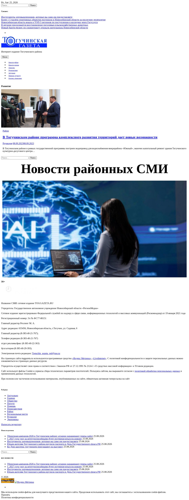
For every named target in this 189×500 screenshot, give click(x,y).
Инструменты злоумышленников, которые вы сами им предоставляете (36, 17)
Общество (12, 68)
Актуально (12, 73)
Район (6, 131)
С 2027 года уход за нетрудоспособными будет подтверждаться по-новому (44, 438)
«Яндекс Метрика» (81, 358)
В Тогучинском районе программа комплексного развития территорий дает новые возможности (80, 137)
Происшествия (13, 70)
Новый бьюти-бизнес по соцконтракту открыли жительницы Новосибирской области (44, 27)
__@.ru (46, 353)
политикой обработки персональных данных (157, 371)
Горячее (11, 398)
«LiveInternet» (99, 358)
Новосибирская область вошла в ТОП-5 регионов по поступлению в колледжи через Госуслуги (49, 22)
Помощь (11, 406)
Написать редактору (15, 76)
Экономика (12, 419)
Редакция (7, 143)
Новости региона (14, 65)
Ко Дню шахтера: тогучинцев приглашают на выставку (35, 446)
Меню (5, 57)
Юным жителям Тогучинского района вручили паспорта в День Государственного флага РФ (54, 444)
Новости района (13, 62)
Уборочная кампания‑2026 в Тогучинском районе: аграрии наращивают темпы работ (50, 436)
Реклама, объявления (15, 78)
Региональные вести (17, 414)
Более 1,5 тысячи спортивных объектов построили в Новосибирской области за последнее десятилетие (53, 19)
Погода (10, 403)
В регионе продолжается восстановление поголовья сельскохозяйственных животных (44, 25)
